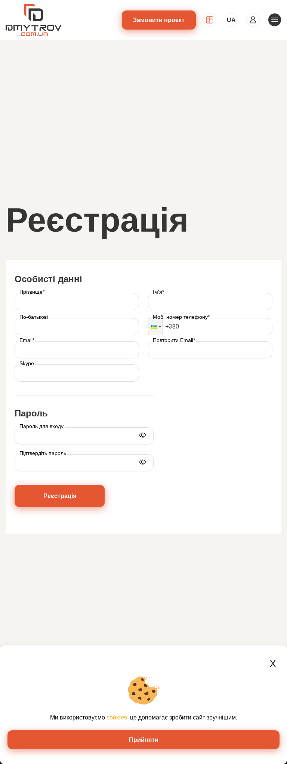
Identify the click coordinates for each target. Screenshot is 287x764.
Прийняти (143, 740)
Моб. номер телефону (181, 317)
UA (231, 20)
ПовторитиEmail (174, 340)
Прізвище (31, 291)
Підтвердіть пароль (42, 453)
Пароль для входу (41, 426)
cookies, (118, 717)
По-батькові (33, 317)
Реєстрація (59, 496)
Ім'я (158, 291)
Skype (26, 363)
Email (26, 340)
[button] (155, 326)
